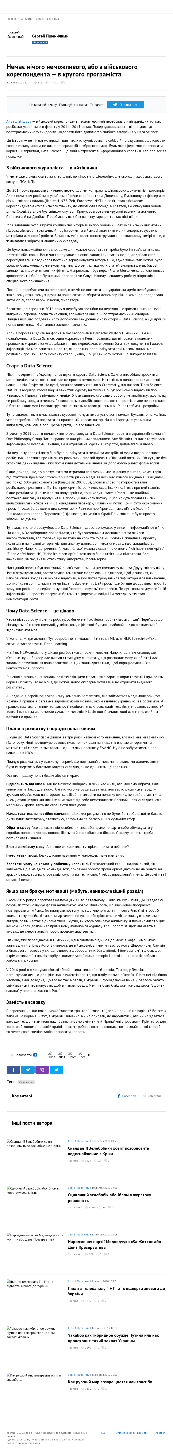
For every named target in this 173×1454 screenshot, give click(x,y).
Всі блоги (26, 18)
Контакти (161, 1432)
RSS (103, 1432)
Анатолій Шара (18, 121)
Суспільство (26, 1082)
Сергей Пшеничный (47, 18)
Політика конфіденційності (131, 1432)
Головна (11, 18)
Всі (90, 1055)
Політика (73, 1160)
